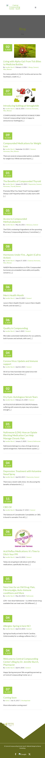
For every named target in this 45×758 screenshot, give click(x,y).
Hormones (35, 108)
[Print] (14, 5)
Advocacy (29, 225)
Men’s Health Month (13, 295)
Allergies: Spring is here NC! (17, 626)
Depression (32, 184)
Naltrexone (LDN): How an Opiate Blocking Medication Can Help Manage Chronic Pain (20, 435)
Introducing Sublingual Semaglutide (21, 105)
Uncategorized (25, 700)
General (35, 67)
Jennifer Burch (9, 67)
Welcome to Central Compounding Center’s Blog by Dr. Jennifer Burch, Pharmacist (21, 661)
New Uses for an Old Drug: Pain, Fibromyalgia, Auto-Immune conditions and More (19, 590)
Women (9, 69)
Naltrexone (36, 441)
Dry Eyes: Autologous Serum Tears (20, 397)
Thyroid (12, 186)
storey (7, 700)
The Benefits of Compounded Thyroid (22, 181)
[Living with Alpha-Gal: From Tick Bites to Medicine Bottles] (25, 51)
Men (4, 69)
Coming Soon (10, 697)
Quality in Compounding (15, 328)
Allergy (30, 67)
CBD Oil (7, 507)
